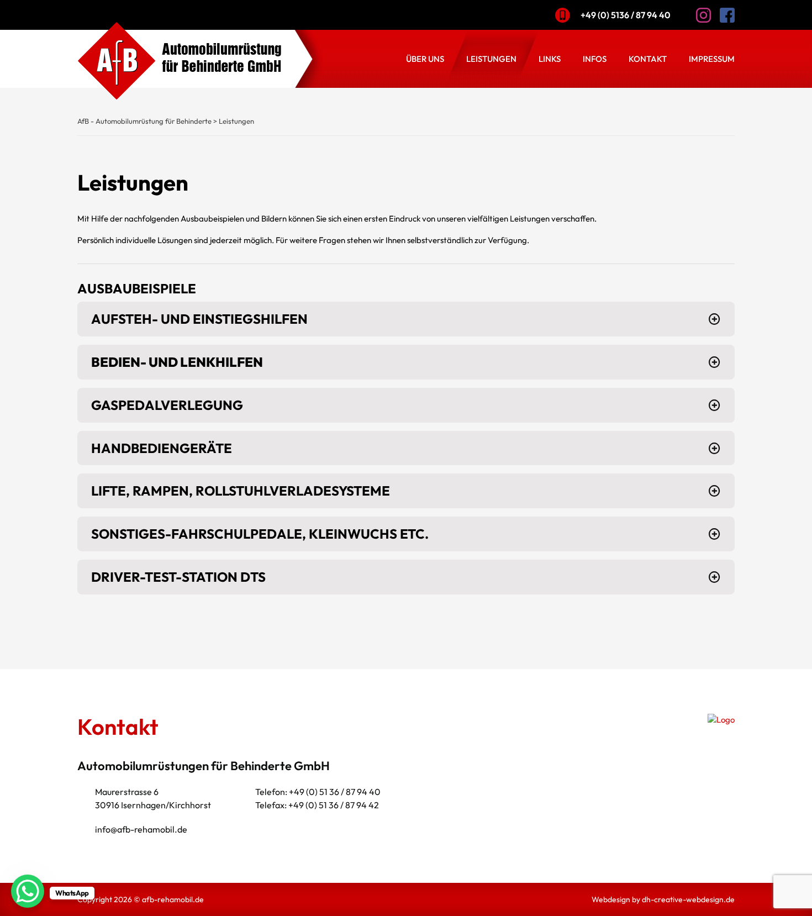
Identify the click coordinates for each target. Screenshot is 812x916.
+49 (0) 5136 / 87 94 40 (626, 14)
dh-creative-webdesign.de (688, 899)
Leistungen (491, 59)
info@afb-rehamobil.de (141, 829)
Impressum (712, 59)
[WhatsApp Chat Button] (27, 891)
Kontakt (648, 59)
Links (550, 59)
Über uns (425, 59)
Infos (595, 59)
